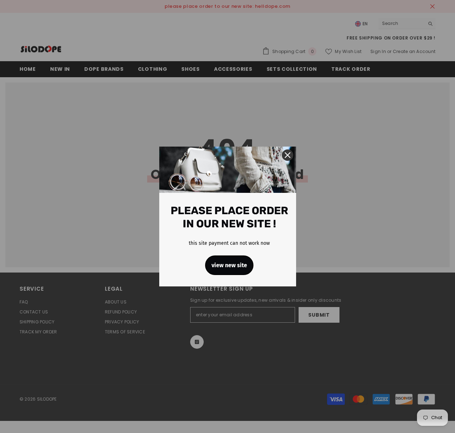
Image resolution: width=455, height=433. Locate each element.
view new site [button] (229, 265)
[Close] (287, 155)
